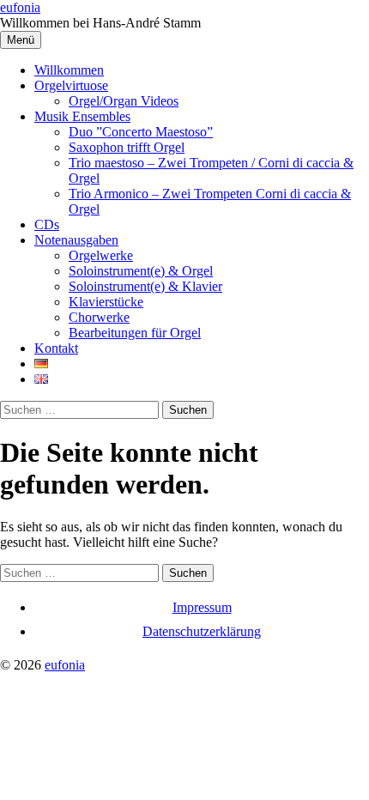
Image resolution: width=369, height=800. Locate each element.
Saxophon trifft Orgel (126, 147)
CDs (46, 224)
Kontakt (56, 348)
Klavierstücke (106, 301)
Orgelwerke (101, 255)
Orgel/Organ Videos (123, 101)
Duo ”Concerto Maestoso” (141, 131)
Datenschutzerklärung (201, 631)
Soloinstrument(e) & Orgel (141, 271)
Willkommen (69, 70)
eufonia (20, 7)
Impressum (202, 607)
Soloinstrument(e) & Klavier (145, 286)
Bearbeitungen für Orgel (135, 332)
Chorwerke (99, 317)
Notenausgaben (76, 240)
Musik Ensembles (82, 116)
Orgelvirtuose (71, 85)
